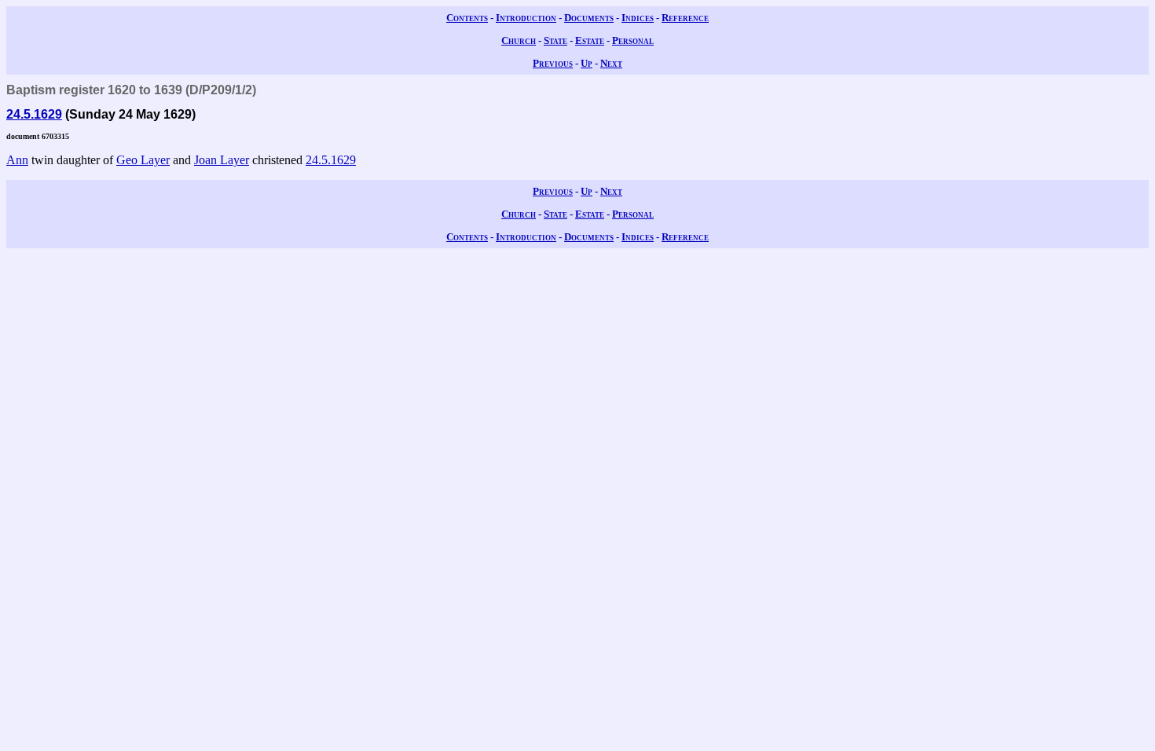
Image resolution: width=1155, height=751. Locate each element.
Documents (589, 18)
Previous (553, 63)
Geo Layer (143, 160)
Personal (633, 40)
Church (518, 40)
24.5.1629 (34, 114)
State (555, 40)
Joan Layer (221, 160)
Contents (467, 18)
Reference (685, 18)
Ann (17, 160)
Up (586, 63)
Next (611, 63)
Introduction (526, 18)
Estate (589, 40)
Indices (638, 18)
